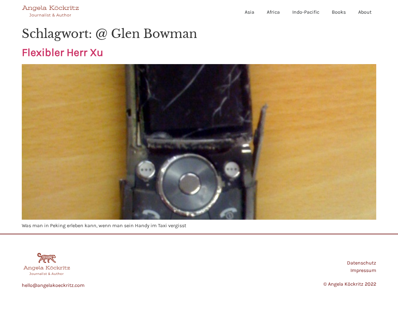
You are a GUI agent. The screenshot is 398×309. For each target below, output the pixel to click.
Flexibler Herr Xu (62, 52)
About (365, 12)
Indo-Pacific (305, 12)
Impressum (363, 270)
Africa (273, 12)
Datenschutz (361, 263)
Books (339, 12)
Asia (249, 12)
